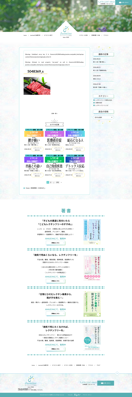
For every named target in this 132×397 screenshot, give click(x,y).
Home (27, 188)
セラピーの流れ (83, 35)
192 (57, 182)
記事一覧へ (54, 113)
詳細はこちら (55, 243)
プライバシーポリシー (87, 394)
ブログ (98, 365)
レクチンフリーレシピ (101, 105)
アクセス (106, 35)
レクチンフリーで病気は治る (103, 100)
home (25, 35)
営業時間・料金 (95, 35)
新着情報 (34, 188)
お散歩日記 (98, 103)
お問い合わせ (125, 2)
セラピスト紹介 (48, 35)
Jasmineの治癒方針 (35, 35)
